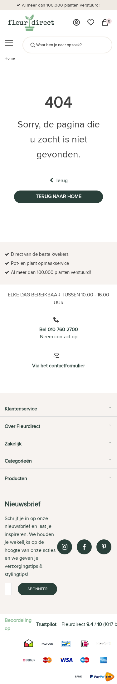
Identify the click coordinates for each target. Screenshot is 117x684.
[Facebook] (84, 546)
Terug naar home (58, 196)
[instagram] (64, 546)
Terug (62, 180)
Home (10, 58)
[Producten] (76, 22)
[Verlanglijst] (91, 22)
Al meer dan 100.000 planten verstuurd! (61, 5)
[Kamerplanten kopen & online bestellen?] (31, 22)
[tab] (58, 411)
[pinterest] (103, 546)
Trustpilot (46, 624)
